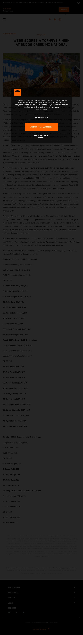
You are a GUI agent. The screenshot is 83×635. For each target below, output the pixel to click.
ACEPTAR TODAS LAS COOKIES (41, 127)
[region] (41, 115)
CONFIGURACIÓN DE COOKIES (41, 136)
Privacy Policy (39, 109)
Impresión (45, 109)
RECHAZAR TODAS (41, 117)
